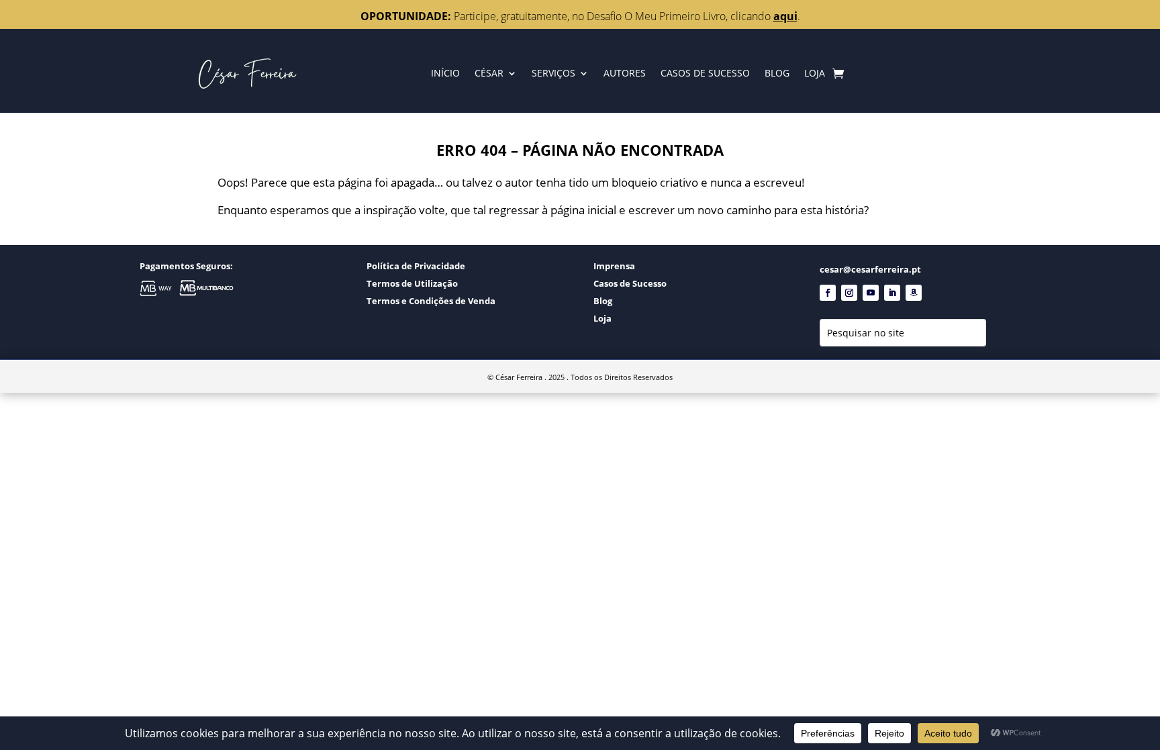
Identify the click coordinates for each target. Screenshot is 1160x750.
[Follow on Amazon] (914, 293)
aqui (785, 16)
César (489, 72)
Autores (624, 72)
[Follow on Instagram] (849, 293)
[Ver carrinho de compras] (838, 73)
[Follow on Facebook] (828, 293)
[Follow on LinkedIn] (892, 293)
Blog (777, 72)
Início (445, 72)
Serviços (553, 72)
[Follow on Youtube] (871, 293)
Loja (814, 72)
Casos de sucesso (705, 72)
